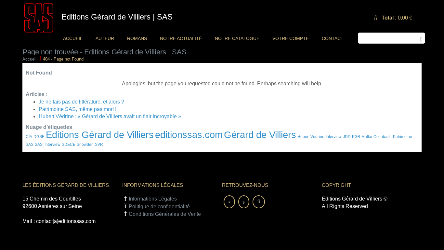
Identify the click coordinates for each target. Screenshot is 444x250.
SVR (99, 144)
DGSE (39, 136)
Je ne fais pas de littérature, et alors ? (81, 101)
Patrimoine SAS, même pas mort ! (77, 109)
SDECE (68, 144)
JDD (347, 136)
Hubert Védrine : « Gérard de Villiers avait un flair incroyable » (110, 116)
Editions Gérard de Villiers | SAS (117, 16)
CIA (29, 136)
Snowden (85, 144)
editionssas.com (189, 134)
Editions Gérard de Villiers (100, 134)
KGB (356, 136)
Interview (334, 136)
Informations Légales (153, 198)
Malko (366, 136)
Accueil (29, 59)
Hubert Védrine (310, 136)
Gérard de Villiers (260, 134)
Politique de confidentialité (159, 206)
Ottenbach (382, 136)
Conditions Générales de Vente (165, 214)
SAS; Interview (47, 144)
